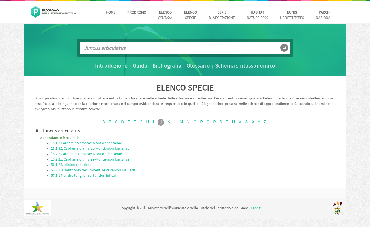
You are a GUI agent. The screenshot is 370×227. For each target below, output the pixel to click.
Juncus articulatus (61, 131)
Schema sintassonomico (245, 66)
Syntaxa (165, 15)
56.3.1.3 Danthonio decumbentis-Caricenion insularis (93, 170)
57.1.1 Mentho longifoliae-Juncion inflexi (83, 176)
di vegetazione (222, 15)
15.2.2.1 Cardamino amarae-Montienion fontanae (90, 160)
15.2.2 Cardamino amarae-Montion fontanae (86, 154)
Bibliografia (166, 66)
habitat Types (292, 15)
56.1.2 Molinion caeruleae (71, 165)
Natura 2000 (257, 15)
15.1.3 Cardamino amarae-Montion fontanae (86, 143)
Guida (140, 66)
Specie (190, 15)
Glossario (198, 66)
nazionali (324, 15)
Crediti (256, 208)
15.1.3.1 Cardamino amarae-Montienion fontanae (90, 149)
